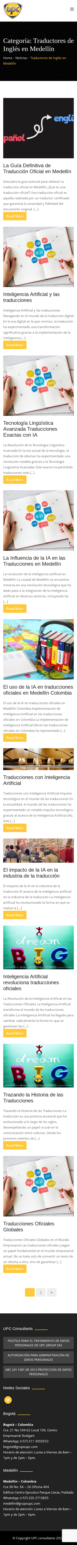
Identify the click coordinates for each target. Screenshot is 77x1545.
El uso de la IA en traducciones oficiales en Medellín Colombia (38, 690)
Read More (14, 216)
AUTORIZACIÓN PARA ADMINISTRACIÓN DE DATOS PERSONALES (38, 1357)
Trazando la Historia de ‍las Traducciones (33, 1097)
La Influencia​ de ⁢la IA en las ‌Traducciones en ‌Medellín (34, 561)
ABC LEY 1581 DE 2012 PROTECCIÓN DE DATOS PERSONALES (38, 1372)
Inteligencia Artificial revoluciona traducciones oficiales (31, 982)
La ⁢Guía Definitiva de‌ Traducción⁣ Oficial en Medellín (37, 168)
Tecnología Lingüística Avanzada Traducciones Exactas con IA (30, 429)
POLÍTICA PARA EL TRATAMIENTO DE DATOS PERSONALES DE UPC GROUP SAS (39, 1343)
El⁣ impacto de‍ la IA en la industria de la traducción (31, 873)
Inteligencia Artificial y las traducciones (31, 297)
